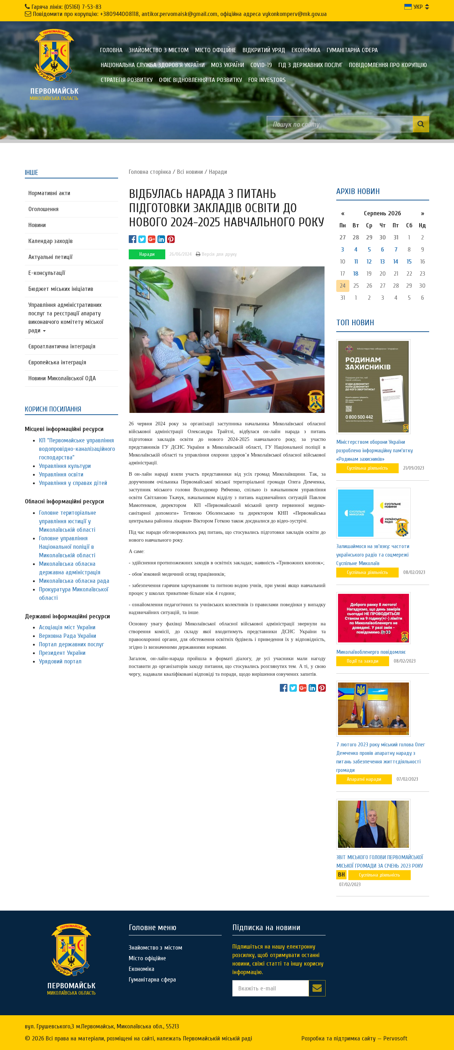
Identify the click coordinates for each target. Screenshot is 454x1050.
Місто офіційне (215, 50)
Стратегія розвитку (127, 80)
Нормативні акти (49, 193)
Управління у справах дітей (73, 483)
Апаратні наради (364, 779)
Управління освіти (61, 474)
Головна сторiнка (150, 172)
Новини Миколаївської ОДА (62, 378)
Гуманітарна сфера (352, 50)
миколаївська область (54, 94)
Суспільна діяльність (367, 468)
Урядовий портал (60, 661)
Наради (218, 172)
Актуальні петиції (50, 257)
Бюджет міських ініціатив (60, 289)
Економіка (306, 50)
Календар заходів (50, 241)
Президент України (62, 653)
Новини (37, 225)
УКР (417, 7)
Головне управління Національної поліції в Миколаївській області (67, 547)
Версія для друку (218, 254)
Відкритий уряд (264, 50)
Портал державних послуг (71, 644)
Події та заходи (362, 661)
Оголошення (43, 209)
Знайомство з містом (159, 50)
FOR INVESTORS (267, 80)
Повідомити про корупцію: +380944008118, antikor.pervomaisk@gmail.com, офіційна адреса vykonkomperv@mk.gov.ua (180, 14)
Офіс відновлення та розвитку (200, 80)
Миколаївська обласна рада (74, 581)
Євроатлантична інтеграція (61, 346)
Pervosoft (395, 1038)
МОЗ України (227, 65)
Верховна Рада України (67, 636)
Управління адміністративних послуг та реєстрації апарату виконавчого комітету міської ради (65, 317)
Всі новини (190, 172)
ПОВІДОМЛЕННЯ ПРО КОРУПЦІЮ (388, 65)
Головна (111, 50)
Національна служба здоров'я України (153, 65)
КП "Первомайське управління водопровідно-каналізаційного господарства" (77, 449)
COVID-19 (261, 65)
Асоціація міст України (67, 627)
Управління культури (65, 466)
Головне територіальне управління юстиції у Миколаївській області (67, 521)
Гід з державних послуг (310, 65)
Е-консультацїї (46, 273)
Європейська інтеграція (57, 362)
